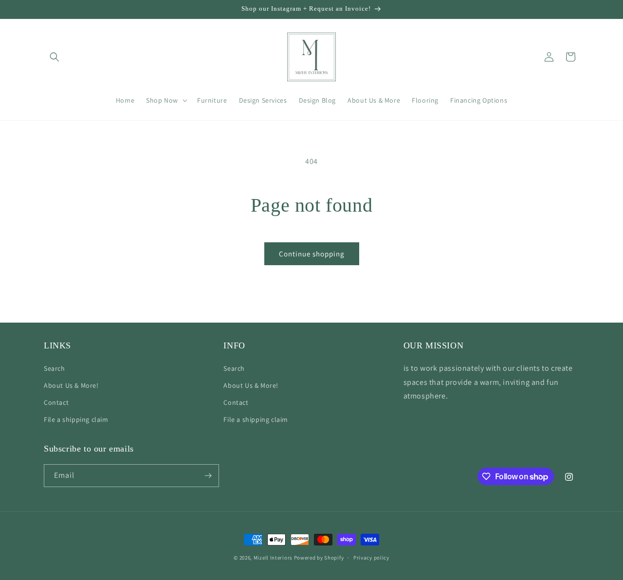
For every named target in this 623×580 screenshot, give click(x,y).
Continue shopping (312, 253)
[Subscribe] (208, 475)
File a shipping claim (76, 419)
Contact (56, 402)
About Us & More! (71, 385)
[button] (54, 57)
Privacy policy (371, 557)
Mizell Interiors (273, 557)
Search (54, 368)
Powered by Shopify (319, 557)
